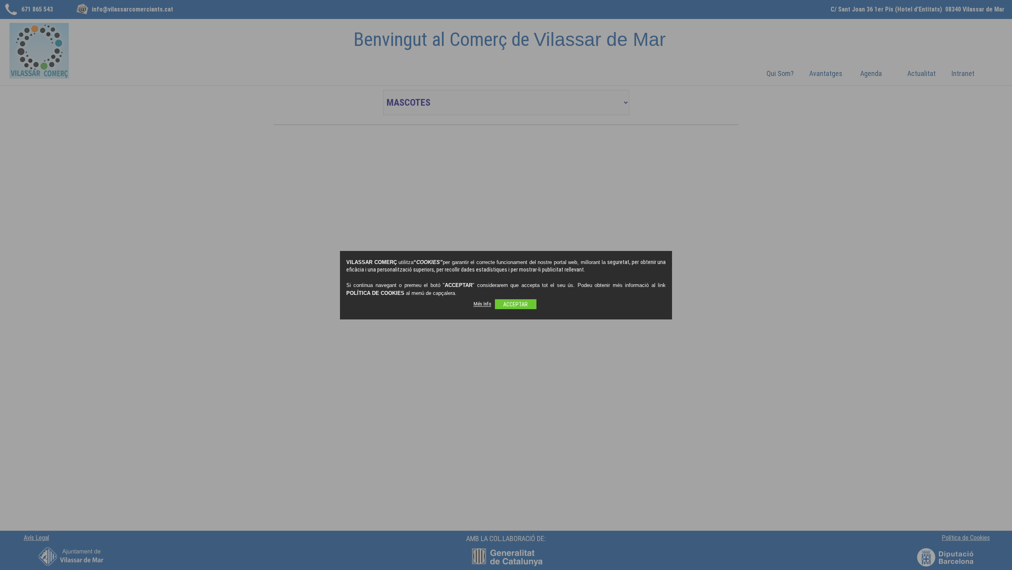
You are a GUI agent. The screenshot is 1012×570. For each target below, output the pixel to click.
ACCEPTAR (515, 304)
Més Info (482, 304)
